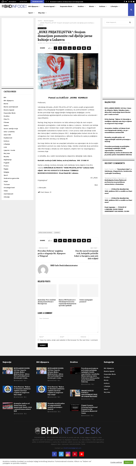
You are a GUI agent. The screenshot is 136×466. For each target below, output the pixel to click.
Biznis (91, 6)
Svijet (6, 181)
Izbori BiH (7, 135)
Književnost (8, 138)
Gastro (6, 125)
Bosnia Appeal (49, 6)
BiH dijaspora (33, 6)
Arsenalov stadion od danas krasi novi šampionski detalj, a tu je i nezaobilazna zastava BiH (117, 130)
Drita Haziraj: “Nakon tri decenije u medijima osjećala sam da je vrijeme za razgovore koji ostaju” (118, 121)
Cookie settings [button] (116, 462)
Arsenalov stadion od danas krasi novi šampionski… (67, 1)
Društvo (81, 6)
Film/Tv (6, 119)
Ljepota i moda (9, 150)
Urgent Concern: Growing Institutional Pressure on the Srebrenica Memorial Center (89, 409)
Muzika (6, 156)
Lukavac (57, 232)
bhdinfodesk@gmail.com (72, 448)
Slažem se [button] (128, 462)
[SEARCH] (130, 22)
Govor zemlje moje (11, 128)
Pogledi (6, 163)
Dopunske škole (66, 6)
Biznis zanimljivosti (11, 107)
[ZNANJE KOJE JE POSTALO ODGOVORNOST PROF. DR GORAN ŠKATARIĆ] (75, 393)
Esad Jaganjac (110, 207)
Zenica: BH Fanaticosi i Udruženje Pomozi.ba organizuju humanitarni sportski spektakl (67, 303)
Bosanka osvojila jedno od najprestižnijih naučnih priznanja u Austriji (117, 139)
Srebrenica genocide (11, 178)
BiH (5, 97)
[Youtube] (81, 454)
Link (5, 147)
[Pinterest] (74, 454)
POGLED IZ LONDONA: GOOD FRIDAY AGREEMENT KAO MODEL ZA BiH (117, 209)
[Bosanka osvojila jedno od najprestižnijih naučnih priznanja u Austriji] (41, 405)
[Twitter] (61, 454)
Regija (6, 169)
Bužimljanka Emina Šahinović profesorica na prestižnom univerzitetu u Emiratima (115, 182)
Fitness (6, 122)
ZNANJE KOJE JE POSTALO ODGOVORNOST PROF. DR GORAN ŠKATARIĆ (89, 393)
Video (6, 191)
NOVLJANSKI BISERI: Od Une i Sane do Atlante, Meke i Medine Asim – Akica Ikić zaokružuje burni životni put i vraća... (22, 373)
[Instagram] (68, 454)
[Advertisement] (68, 211)
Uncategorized (9, 187)
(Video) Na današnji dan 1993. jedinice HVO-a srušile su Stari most (118, 191)
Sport (30, 13)
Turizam (7, 184)
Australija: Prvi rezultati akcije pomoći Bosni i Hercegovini (47, 302)
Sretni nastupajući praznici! (86, 301)
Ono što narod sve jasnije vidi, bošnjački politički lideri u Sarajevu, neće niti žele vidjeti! (86, 255)
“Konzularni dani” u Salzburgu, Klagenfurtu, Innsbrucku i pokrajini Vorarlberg (118, 171)
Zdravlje (7, 197)
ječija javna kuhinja (45, 232)
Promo (6, 166)
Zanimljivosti (8, 194)
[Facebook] (54, 454)
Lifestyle (114, 6)
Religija (6, 172)
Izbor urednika (9, 131)
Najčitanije (7, 159)
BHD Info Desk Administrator (49, 43)
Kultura (102, 6)
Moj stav (41, 13)
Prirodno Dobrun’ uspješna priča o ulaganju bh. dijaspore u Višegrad (51, 253)
